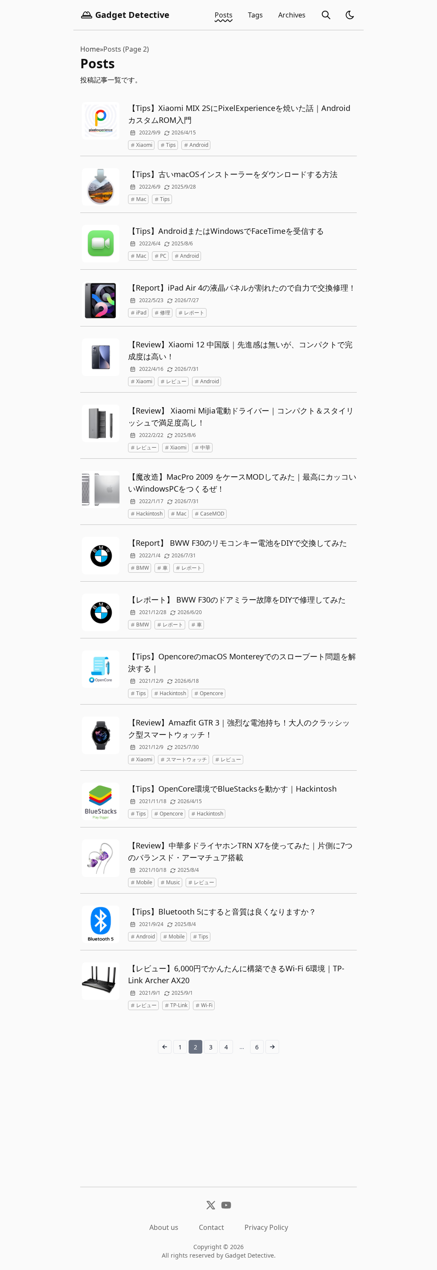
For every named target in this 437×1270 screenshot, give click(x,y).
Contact (211, 1227)
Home (90, 49)
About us (163, 1227)
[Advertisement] (218, 1127)
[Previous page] (165, 1047)
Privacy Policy (266, 1227)
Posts (224, 15)
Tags (255, 15)
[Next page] (272, 1047)
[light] (350, 15)
